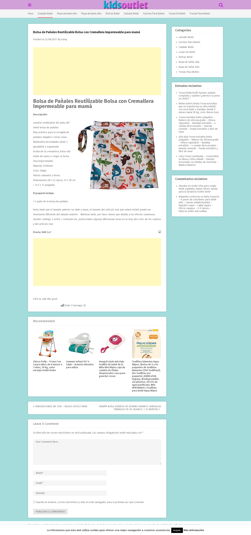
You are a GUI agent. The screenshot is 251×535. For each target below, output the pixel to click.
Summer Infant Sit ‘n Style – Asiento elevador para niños (80, 364)
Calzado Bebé (131, 13)
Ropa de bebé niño (67, 13)
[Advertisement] (97, 71)
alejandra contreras (189, 196)
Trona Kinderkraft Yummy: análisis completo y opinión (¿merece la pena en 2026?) (199, 95)
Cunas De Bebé (177, 13)
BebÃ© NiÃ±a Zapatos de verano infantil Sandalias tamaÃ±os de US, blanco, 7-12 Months (130, 408)
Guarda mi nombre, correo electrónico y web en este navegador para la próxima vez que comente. (90, 502)
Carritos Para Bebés (154, 13)
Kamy (64, 39)
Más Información (194, 530)
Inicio (30, 13)
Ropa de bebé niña (91, 13)
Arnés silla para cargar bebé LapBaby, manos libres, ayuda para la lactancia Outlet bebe (198, 188)
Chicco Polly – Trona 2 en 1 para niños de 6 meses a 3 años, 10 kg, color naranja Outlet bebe (47, 366)
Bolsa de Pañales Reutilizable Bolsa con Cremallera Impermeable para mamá (93, 103)
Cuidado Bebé (45, 13)
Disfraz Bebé (113, 13)
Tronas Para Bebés (200, 13)
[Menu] (29, 5)
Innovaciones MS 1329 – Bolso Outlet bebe (60, 406)
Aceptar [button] (177, 530)
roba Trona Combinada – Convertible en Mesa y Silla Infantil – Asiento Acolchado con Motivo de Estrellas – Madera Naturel (199, 160)
